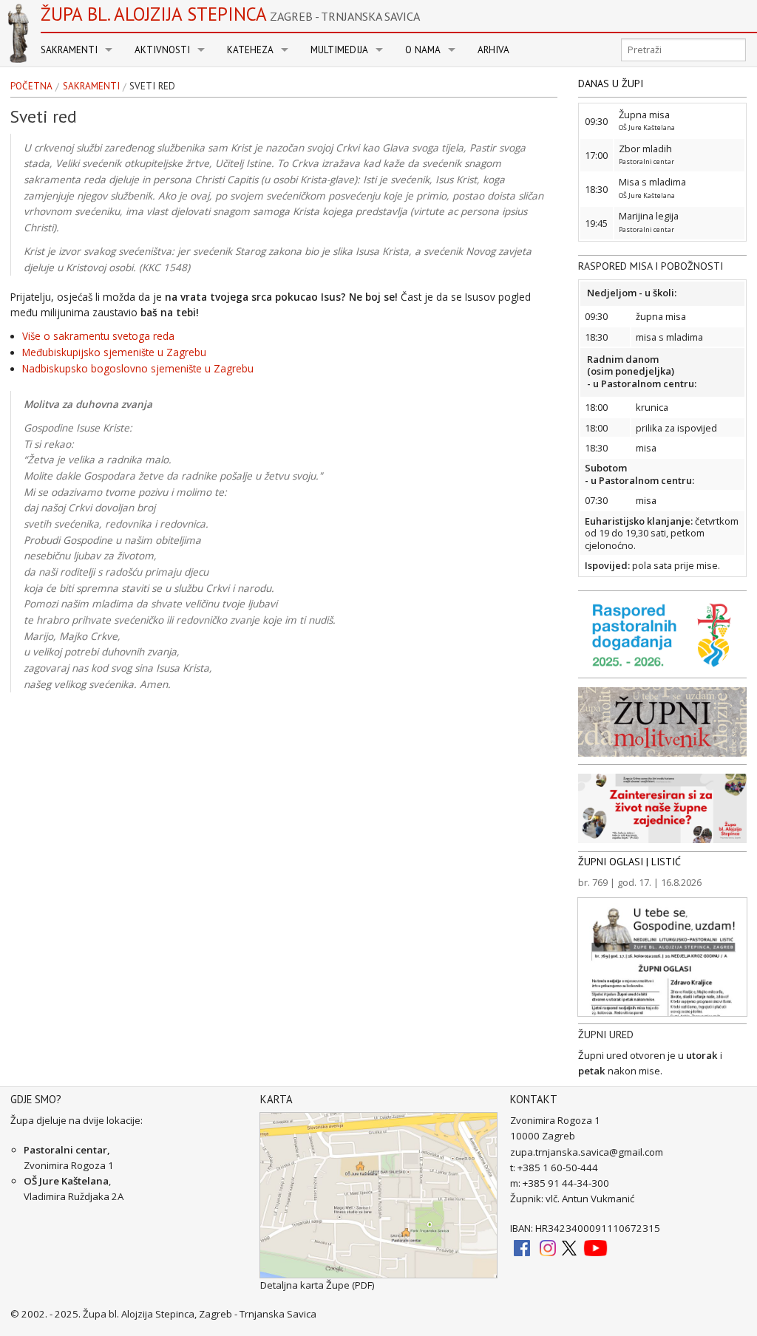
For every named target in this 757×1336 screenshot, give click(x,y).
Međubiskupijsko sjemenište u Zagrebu (114, 352)
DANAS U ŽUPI (610, 83)
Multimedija (339, 50)
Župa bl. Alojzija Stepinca (230, 14)
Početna (31, 86)
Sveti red (152, 86)
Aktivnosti (162, 50)
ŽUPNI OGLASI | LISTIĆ (629, 861)
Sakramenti (69, 50)
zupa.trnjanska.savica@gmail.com (586, 1152)
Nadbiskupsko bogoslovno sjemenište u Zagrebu (138, 368)
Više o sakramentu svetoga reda (98, 336)
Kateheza (250, 50)
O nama (423, 50)
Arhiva (493, 50)
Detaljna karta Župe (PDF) (317, 1285)
